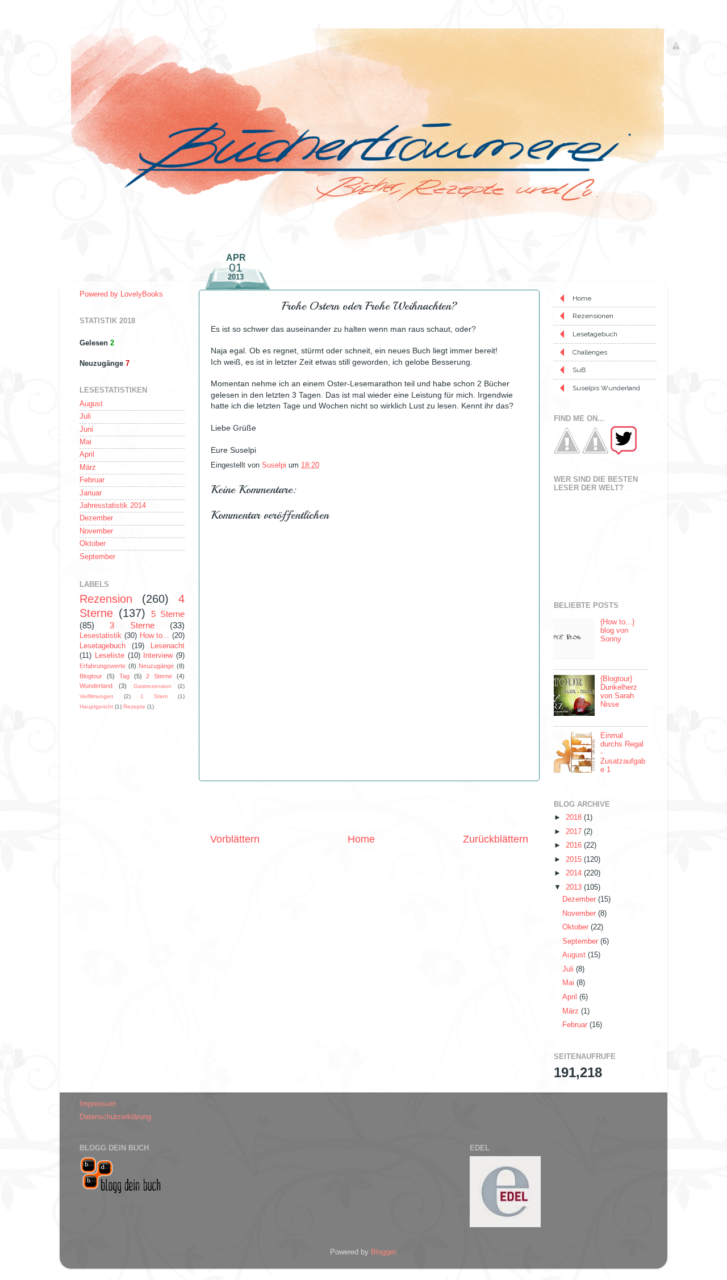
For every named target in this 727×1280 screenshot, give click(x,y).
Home (361, 839)
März (88, 468)
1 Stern (154, 696)
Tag (124, 676)
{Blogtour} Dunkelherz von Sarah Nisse (618, 691)
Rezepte (134, 706)
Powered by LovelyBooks (121, 294)
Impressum (98, 1104)
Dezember (96, 518)
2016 (575, 845)
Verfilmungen (97, 696)
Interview (158, 656)
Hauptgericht (96, 706)
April (87, 454)
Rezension (106, 599)
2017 (575, 832)
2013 (575, 887)
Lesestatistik (101, 636)
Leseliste (109, 656)
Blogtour (91, 676)
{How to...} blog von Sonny (617, 630)
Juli (85, 416)
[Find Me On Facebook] (567, 452)
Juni (86, 429)
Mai (85, 442)
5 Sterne (168, 614)
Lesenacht (168, 646)
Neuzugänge (156, 665)
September (97, 557)
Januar (91, 493)
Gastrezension (152, 686)
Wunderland (96, 685)
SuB (579, 370)
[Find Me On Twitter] (624, 452)
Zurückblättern (495, 839)
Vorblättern (235, 839)
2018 (575, 818)
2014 (575, 873)
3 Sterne (132, 625)
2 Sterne (159, 676)
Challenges (590, 352)
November (96, 531)
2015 (575, 860)
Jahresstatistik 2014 (113, 506)
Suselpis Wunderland (606, 388)
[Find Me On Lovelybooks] (595, 452)
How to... (155, 636)
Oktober (93, 544)
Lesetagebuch (103, 646)
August (91, 404)
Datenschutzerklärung (115, 1117)
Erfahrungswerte (103, 665)
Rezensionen (593, 316)
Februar (92, 480)
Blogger (383, 1252)
